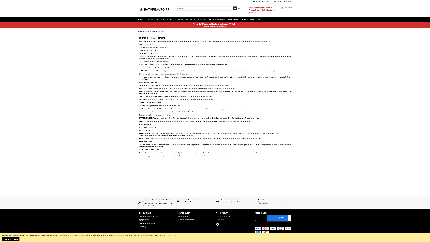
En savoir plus (171, 235)
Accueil (140, 31)
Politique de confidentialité (147, 223)
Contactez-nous (182, 216)
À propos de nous (144, 220)
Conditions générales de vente (148, 216)
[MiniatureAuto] (155, 9)
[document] (215, 237)
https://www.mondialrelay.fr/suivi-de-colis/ (167, 68)
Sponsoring (142, 227)
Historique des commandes (186, 220)
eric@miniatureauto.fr (188, 112)
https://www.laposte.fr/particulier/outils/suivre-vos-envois (172, 74)
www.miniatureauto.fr (145, 41)
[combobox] (206, 8)
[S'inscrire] (261, 217)
